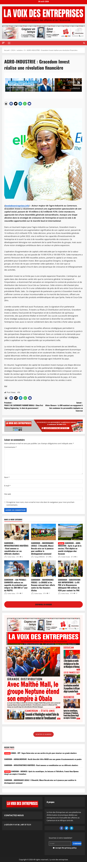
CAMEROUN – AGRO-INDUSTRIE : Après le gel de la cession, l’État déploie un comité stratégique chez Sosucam (69, 548)
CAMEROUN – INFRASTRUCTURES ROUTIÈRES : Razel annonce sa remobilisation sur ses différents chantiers (16, 548)
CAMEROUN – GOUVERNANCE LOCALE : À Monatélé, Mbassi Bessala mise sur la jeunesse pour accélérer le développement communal (42, 548)
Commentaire (10, 447)
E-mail (7, 486)
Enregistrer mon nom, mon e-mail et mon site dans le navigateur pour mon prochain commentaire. (40, 503)
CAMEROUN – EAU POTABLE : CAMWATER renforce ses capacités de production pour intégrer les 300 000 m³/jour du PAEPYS (16, 585)
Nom (7, 477)
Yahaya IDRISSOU (39, 557)
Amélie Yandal (65, 557)
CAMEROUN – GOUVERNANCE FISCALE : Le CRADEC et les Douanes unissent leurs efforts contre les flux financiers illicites (43, 585)
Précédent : (23, 405)
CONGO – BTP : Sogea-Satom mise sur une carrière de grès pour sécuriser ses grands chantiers (41, 753)
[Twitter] (66, 828)
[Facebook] (61, 828)
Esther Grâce (11, 557)
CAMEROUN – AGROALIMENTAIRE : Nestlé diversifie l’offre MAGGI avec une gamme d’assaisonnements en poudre (43, 759)
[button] (3, 43)
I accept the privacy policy (65, 848)
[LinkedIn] (71, 828)
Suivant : (64, 406)
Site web (7, 494)
